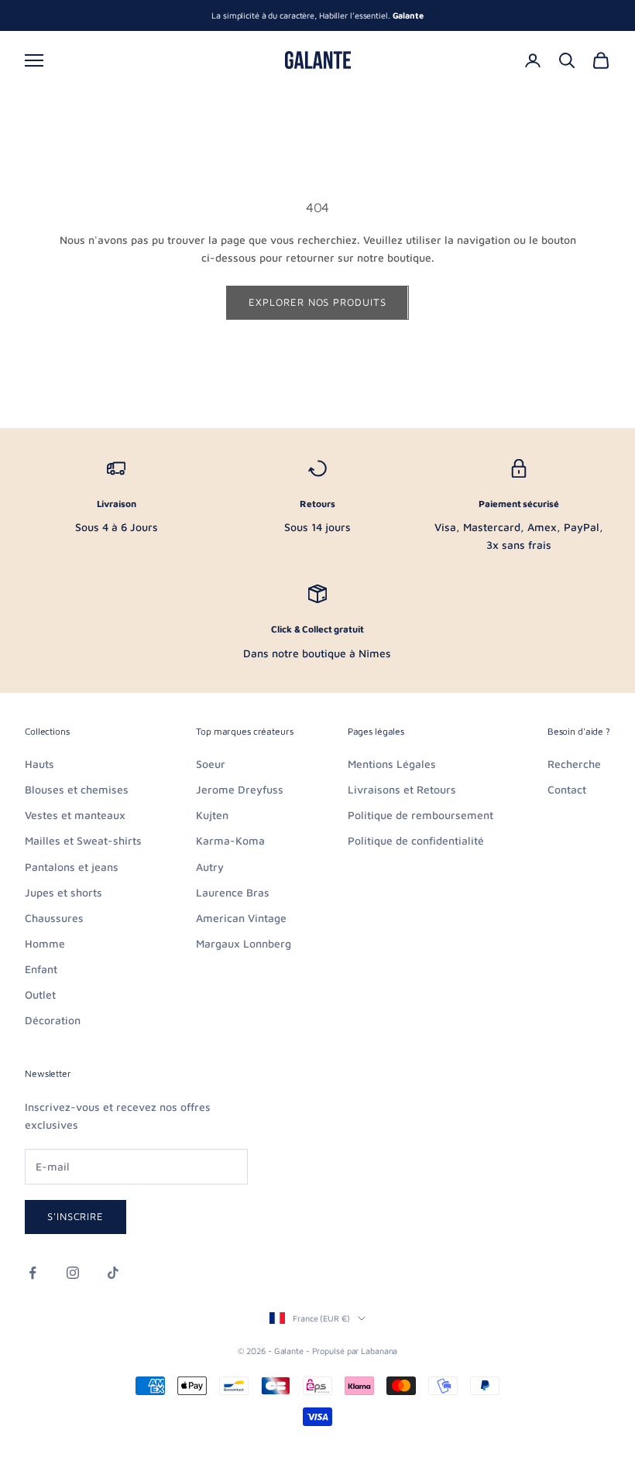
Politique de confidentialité (416, 840)
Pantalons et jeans (71, 866)
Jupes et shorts (63, 892)
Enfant (41, 968)
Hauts (39, 763)
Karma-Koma (230, 840)
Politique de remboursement (420, 814)
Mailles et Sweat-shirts (83, 840)
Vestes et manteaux (75, 814)
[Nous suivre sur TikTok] (113, 1272)
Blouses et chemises (77, 789)
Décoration (53, 1020)
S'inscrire (75, 1216)
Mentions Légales (392, 763)
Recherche (574, 763)
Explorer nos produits (317, 302)
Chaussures (54, 917)
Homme (45, 943)
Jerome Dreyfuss (239, 789)
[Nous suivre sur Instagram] (73, 1272)
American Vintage (241, 917)
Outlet (40, 994)
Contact (566, 789)
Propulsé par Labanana (355, 1351)
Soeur (210, 763)
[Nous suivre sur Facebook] (32, 1272)
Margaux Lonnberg (243, 943)
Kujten (212, 814)
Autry (210, 866)
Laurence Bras (232, 892)
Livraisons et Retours (402, 789)
